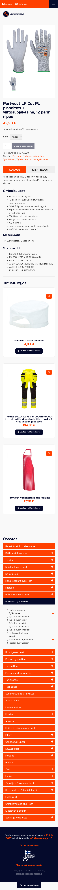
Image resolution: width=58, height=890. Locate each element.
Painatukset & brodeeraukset (21, 546)
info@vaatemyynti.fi (41, 838)
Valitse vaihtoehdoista (30, 351)
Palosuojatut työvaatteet (21, 639)
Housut (9, 762)
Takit (8, 769)
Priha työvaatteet (14, 652)
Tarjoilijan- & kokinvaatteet (19, 783)
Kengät (12, 636)
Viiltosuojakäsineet (39, 159)
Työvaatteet (12, 666)
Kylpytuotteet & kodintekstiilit (21, 790)
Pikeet (8, 734)
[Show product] (49, 296)
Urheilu (9, 714)
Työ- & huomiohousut (19, 626)
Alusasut (10, 721)
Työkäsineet (15, 613)
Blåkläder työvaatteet (17, 594)
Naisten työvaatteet (16, 567)
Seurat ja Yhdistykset (16, 817)
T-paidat (9, 560)
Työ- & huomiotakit (18, 619)
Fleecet (9, 755)
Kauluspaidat (12, 748)
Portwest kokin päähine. (29, 340)
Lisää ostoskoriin (23, 145)
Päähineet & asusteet (16, 553)
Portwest (17, 156)
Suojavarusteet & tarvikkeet (20, 693)
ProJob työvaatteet (16, 659)
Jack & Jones (12, 700)
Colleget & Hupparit (15, 741)
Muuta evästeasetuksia (29, 865)
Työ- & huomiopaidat (19, 616)
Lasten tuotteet (13, 707)
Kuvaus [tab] (14, 169)
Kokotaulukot (12, 573)
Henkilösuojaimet (17, 610)
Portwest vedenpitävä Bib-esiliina (29, 497)
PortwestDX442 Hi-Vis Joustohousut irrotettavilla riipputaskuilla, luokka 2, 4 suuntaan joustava (29, 419)
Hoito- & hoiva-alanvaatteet (20, 728)
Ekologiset (11, 796)
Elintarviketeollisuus (19, 633)
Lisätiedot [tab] (40, 169)
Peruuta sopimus (29, 845)
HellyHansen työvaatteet (18, 580)
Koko (6, 136)
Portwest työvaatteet (17, 601)
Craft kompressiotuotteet (19, 803)
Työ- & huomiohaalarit (19, 629)
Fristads (9, 587)
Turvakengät (12, 679)
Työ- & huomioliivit (18, 623)
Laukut (9, 776)
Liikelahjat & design (15, 810)
